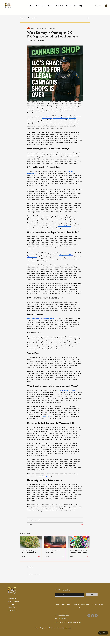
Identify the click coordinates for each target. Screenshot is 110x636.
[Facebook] (92, 615)
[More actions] (82, 28)
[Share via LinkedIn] (35, 520)
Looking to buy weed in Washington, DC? (53, 551)
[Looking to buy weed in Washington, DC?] (55, 542)
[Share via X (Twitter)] (31, 520)
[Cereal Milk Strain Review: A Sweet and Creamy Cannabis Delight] (79, 542)
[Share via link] (39, 520)
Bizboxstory (67, 628)
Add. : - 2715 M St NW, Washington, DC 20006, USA (68, 622)
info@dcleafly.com (64, 615)
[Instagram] (88, 615)
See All (88, 533)
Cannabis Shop (32, 18)
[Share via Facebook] (28, 520)
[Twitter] (96, 615)
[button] (106, 5)
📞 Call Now (103, 633)
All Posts (22, 18)
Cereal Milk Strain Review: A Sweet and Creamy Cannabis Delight (78, 551)
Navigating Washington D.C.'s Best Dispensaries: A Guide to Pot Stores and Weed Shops (30, 551)
